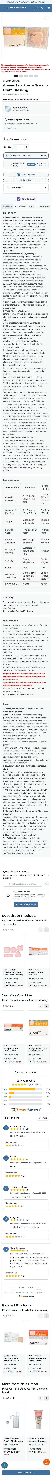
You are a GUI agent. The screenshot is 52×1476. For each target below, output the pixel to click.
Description (7, 206)
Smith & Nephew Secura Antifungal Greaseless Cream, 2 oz (38, 1442)
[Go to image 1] (16, 76)
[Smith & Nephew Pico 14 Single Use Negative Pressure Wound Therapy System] (13, 1420)
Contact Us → (10, 128)
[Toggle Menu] (4, 8)
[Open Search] (42, 8)
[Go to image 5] (36, 76)
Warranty (33, 206)
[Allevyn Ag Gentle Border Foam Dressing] (38, 1337)
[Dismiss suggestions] (46, 1448)
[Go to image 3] (26, 76)
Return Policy (45, 206)
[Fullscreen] (46, 17)
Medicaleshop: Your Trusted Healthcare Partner (26, 2)
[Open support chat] (46, 1462)
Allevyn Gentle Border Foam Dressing (11, 1050)
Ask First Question (28, 904)
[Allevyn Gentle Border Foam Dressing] (13, 1027)
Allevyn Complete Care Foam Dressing (13, 973)
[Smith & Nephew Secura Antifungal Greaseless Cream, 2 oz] (38, 1420)
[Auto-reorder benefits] (45, 164)
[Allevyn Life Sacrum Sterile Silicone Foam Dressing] (38, 1027)
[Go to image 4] (31, 76)
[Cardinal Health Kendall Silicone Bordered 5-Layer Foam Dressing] (13, 1337)
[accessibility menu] (4, 1465)
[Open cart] (49, 8)
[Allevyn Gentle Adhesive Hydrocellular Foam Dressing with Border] (38, 951)
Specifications (20, 206)
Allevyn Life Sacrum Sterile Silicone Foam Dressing (38, 1050)
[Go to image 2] (21, 76)
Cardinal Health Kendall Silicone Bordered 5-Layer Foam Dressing (12, 1362)
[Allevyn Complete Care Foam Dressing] (13, 951)
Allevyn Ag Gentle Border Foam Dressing (37, 1360)
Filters (44, 1118)
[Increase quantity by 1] (26, 147)
